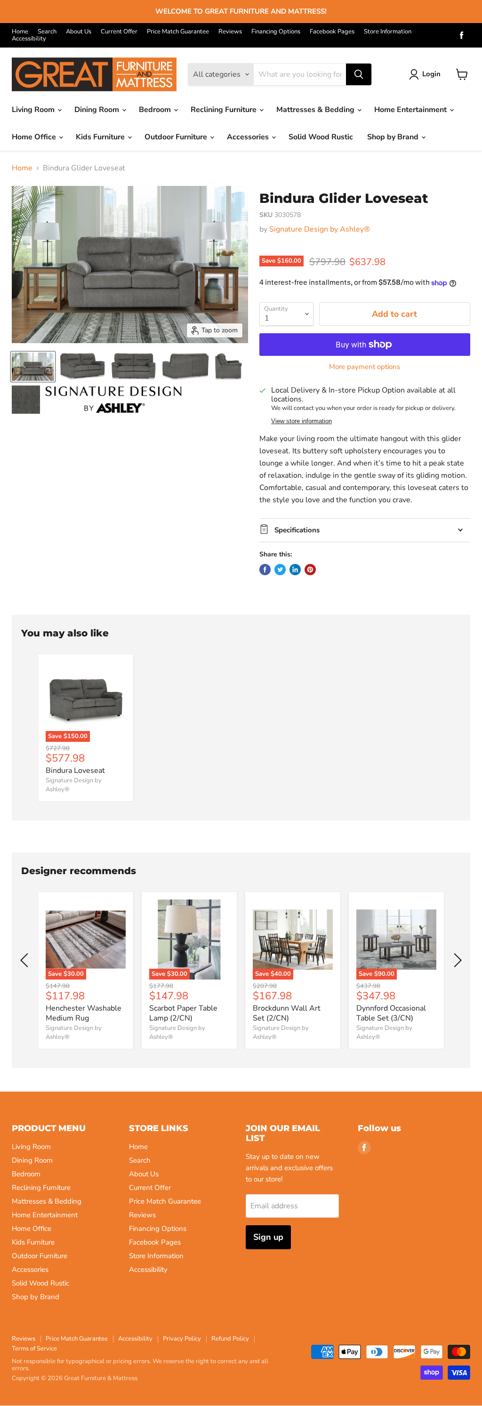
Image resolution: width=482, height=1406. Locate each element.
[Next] (456, 960)
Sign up (268, 1237)
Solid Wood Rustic (321, 137)
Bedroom (156, 109)
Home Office (35, 137)
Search (47, 31)
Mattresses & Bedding (316, 109)
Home (20, 31)
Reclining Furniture (224, 109)
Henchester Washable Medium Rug (83, 1013)
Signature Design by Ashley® (319, 229)
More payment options (364, 367)
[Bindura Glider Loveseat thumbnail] (33, 367)
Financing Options (275, 31)
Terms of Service (34, 1348)
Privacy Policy (182, 1338)
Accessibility (29, 38)
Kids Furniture (101, 137)
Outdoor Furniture (177, 137)
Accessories (249, 137)
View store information (301, 421)
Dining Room (97, 109)
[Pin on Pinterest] (310, 569)
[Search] (358, 74)
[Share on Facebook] (265, 569)
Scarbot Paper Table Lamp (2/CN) (183, 1013)
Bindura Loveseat (75, 770)
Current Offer (119, 31)
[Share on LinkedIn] (295, 569)
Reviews (230, 31)
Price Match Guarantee (178, 31)
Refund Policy (230, 1338)
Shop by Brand (393, 137)
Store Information (387, 31)
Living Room (34, 109)
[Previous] (25, 960)
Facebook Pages (332, 31)
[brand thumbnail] (113, 400)
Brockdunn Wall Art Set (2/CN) (287, 1013)
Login (431, 74)
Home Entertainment (411, 109)
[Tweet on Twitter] (280, 569)
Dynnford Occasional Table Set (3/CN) (391, 1013)
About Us (78, 31)
